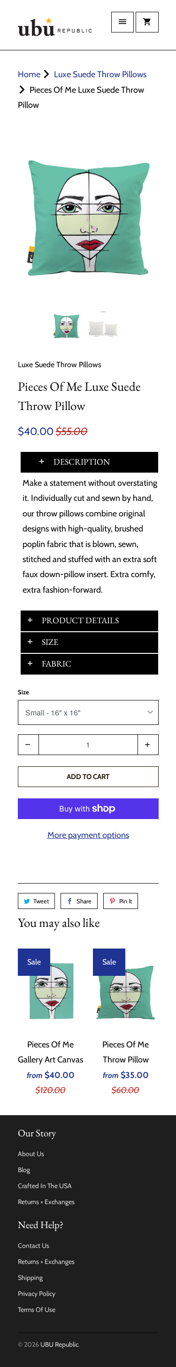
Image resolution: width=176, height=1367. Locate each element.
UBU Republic (59, 1344)
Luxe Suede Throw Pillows (59, 364)
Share (84, 901)
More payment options (88, 835)
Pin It (125, 901)
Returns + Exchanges (46, 1202)
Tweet (41, 901)
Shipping (30, 1277)
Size (23, 692)
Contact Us (33, 1245)
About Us (31, 1154)
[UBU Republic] (55, 28)
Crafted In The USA (45, 1186)
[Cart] (147, 22)
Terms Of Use (36, 1309)
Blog (24, 1170)
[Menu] (122, 22)
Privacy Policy (36, 1293)
